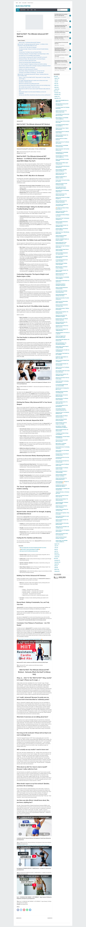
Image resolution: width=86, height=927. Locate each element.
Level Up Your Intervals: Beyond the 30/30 (27, 60)
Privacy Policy (30, 2)
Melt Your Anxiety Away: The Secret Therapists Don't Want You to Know (33, 547)
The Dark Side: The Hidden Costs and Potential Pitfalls (30, 52)
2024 (56, 558)
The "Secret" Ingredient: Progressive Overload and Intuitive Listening (33, 64)
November (57, 94)
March (56, 87)
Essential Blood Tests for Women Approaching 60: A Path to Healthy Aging (61, 62)
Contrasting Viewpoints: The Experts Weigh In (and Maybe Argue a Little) (34, 53)
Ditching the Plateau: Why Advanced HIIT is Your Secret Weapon (32, 59)
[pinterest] (24, 910)
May (56, 83)
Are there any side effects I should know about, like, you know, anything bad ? (35, 95)
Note (31, 9)
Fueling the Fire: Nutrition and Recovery (27, 67)
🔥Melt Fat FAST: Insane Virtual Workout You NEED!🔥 (30, 549)
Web (35, 9)
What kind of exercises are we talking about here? (29, 83)
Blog (28, 9)
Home (17, 2)
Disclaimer (24, 2)
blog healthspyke (23, 6)
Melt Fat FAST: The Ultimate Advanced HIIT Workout (29, 42)
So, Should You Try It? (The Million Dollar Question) (29, 55)
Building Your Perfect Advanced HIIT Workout (28, 69)
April (56, 85)
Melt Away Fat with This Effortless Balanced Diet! (29, 551)
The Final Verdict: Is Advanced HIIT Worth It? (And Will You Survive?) (33, 57)
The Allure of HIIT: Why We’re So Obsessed (27, 47)
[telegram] (30, 910)
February (56, 554)
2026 (56, 76)
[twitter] (21, 910)
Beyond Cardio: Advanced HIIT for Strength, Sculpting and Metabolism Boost (34, 65)
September (57, 98)
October (57, 96)
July (56, 545)
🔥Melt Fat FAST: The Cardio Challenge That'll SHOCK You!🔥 (29, 639)
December (57, 92)
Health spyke (22, 9)
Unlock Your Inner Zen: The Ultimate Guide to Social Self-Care (29, 359)
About (20, 2)
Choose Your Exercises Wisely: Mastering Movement (29, 62)
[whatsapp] (27, 910)
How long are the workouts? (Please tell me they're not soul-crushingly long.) (34, 85)
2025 (56, 90)
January (56, 89)
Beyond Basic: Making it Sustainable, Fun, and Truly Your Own (31, 70)
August (56, 78)
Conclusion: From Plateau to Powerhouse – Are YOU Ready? (31, 72)
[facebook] (18, 910)
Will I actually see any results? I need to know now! (29, 87)
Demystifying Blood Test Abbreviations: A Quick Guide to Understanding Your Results (60, 49)
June (56, 81)
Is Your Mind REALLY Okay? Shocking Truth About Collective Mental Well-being (33, 845)
